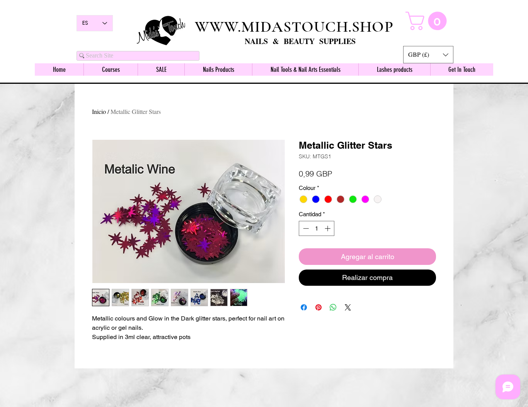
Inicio (99, 111)
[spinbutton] (316, 228)
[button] (428, 54)
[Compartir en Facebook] (303, 307)
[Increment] (328, 228)
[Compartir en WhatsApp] (333, 307)
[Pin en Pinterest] (318, 307)
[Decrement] (305, 228)
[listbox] (428, 54)
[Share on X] (348, 307)
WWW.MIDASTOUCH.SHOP (294, 26)
